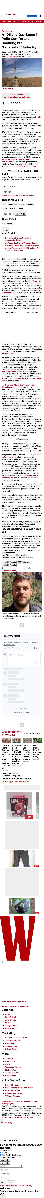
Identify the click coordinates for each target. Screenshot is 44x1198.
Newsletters (10, 1028)
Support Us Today (9, 571)
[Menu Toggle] (3, 16)
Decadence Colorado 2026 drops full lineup (22, 21)
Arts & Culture (11, 1020)
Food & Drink (10, 1017)
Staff (7, 1064)
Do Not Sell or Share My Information (17, 1117)
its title (38, 117)
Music (7, 1023)
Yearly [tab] (23, 555)
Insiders (5, 1153)
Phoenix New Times (13, 1093)
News (7, 1014)
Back (3, 1182)
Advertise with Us (12, 1041)
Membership (10, 1076)
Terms (23, 195)
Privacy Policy (11, 1049)
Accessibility (26, 1101)
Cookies (17, 1101)
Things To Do (11, 1026)
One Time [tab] (6, 555)
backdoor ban (8, 354)
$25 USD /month (24, 562)
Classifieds (10, 1043)
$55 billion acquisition (27, 166)
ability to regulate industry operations (21, 291)
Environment (7, 31)
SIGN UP (7, 192)
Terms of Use (11, 1046)
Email (4, 186)
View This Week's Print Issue (14, 1002)
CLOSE (5, 230)
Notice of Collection (10, 195)
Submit (11, 1182)
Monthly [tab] (15, 555)
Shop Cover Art (12, 1073)
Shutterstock (7, 89)
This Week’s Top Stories (11, 1155)
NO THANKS (20, 214)
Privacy (30, 195)
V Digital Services (12, 1096)
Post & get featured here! (15, 781)
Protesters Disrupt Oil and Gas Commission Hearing (18, 239)
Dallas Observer (12, 1085)
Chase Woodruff (11, 57)
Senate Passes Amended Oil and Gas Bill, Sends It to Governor (22, 249)
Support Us (32, 16)
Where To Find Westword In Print (15, 1007)
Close (3, 1196)
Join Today (5, 1160)
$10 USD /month (9, 562)
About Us (9, 1058)
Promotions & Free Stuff (16, 1038)
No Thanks (5, 1163)
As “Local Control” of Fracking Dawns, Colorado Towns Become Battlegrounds (22, 244)
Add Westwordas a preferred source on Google (16, 96)
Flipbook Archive (12, 1070)
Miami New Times (12, 1090)
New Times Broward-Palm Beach (19, 1088)
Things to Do (7, 1150)
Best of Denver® (8, 1157)
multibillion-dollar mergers (13, 372)
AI (32, 1101)
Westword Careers (13, 1067)
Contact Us (10, 1061)
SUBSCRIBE (9, 214)
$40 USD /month (9, 565)
